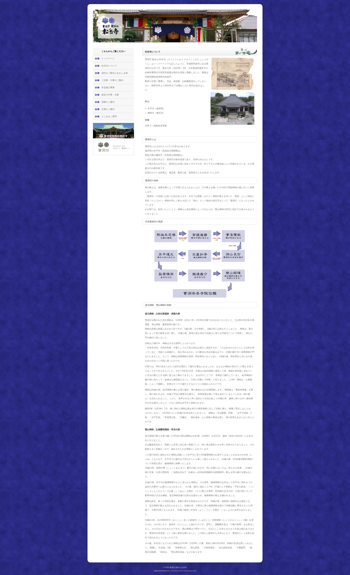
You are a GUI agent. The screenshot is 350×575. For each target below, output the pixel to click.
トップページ (108, 58)
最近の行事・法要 (110, 95)
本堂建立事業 (108, 87)
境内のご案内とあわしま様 (114, 73)
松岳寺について (109, 66)
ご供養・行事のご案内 (112, 80)
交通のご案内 (108, 109)
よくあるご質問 (109, 116)
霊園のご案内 (108, 102)
